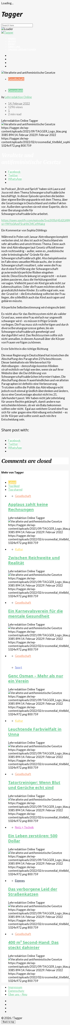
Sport (18, 667)
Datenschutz (16, 991)
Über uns (14, 46)
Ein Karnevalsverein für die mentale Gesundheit (35, 613)
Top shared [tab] (15, 489)
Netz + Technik (24, 827)
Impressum (15, 987)
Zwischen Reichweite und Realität (34, 560)
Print (11, 44)
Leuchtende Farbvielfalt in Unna (35, 731)
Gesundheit (15, 90)
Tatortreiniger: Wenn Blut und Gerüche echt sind (34, 785)
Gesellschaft (16, 79)
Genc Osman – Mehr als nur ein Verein (35, 678)
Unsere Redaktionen (22, 49)
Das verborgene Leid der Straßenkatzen (32, 891)
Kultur (19, 549)
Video (12, 38)
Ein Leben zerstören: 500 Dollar (32, 838)
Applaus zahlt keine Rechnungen (28, 506)
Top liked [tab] (14, 486)
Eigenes (20, 880)
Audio (12, 41)
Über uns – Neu (17, 994)
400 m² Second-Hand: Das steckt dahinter (33, 944)
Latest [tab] (12, 482)
